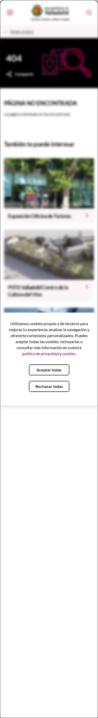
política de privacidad (40, 353)
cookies (68, 353)
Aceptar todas (49, 369)
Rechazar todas (49, 386)
